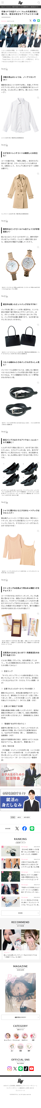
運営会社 (22, 1088)
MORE (20, 913)
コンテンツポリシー (12, 1088)
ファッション (8, 6)
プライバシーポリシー (29, 1086)
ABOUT (6, 1086)
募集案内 (19, 1086)
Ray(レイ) (3, 6)
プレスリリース (20, 1090)
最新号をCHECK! (20, 1017)
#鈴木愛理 (27, 817)
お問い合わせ (30, 1088)
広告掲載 (12, 1086)
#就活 (19, 817)
